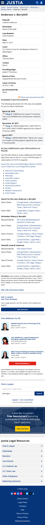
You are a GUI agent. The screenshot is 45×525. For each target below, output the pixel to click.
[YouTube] (15, 493)
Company (22, 506)
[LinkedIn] (12, 493)
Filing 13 (9, 126)
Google (31, 210)
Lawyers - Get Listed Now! (22, 400)
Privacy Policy (22, 517)
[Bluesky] (27, 493)
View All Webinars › (22, 363)
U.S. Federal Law (10, 466)
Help (22, 510)
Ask (25, 213)
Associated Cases (12, 173)
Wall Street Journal (24, 205)
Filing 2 (8, 138)
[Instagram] (21, 493)
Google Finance (24, 234)
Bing (37, 210)
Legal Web (22, 210)
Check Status (10, 193)
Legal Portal (22, 502)
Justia (25, 489)
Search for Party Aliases (14, 171)
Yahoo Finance (37, 234)
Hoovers (21, 236)
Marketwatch (35, 202)
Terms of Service (22, 513)
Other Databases (10, 476)
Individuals (7, 451)
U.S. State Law (9, 471)
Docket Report (11, 183)
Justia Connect (22, 499)
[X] (30, 493)
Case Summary (11, 180)
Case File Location (12, 178)
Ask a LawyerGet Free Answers (9, 298)
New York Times (29, 207)
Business (6, 456)
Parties (8, 188)
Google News (23, 202)
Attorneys (9, 176)
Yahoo (19, 213)
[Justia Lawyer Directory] (33, 493)
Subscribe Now (22, 429)
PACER (16, 160)
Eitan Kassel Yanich (24, 249)
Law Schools (8, 461)
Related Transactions (13, 190)
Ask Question (22, 309)
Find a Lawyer (7, 384)
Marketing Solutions (12, 481)
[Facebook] (18, 493)
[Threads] (24, 493)
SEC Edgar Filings (33, 236)
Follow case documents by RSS (32, 97)
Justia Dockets (23, 239)
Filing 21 (9, 114)
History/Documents (13, 185)
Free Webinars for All (10, 318)
